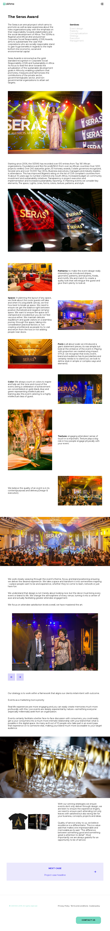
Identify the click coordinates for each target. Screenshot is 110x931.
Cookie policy (94, 906)
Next (20, 677)
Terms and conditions (79, 906)
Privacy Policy (64, 906)
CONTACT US (88, 920)
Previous (11, 677)
